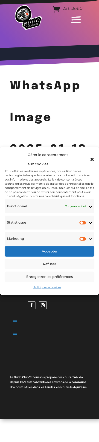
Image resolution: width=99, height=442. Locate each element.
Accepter (50, 251)
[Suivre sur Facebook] (31, 305)
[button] (92, 159)
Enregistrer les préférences (49, 276)
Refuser (49, 264)
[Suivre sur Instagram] (43, 305)
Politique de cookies (47, 287)
